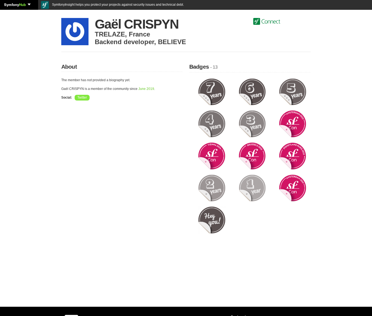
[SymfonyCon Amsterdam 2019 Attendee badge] (293, 188)
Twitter (82, 97)
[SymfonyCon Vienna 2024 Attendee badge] (212, 156)
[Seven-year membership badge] (212, 91)
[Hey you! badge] (212, 220)
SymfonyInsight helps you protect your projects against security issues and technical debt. (117, 5)
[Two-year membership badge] (212, 188)
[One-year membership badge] (252, 188)
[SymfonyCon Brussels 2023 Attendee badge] (252, 156)
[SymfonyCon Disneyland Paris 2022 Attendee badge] (293, 156)
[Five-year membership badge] (293, 91)
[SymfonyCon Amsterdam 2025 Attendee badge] (293, 124)
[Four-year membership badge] (212, 124)
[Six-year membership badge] (252, 91)
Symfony (15, 4)
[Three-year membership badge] (252, 124)
